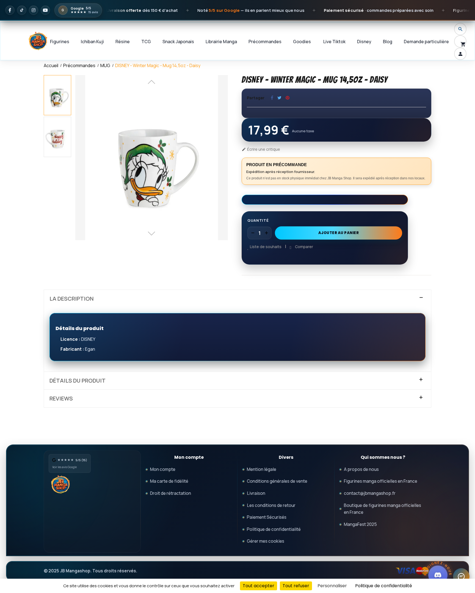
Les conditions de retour (271, 505)
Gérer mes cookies (265, 541)
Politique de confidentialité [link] (383, 586)
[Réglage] (460, 54)
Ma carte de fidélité (169, 481)
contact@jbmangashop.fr (370, 493)
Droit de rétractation (170, 493)
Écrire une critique (261, 149)
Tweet (279, 97)
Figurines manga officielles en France (380, 481)
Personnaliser (332, 586)
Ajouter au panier (338, 232)
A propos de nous (361, 469)
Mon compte (162, 469)
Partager (272, 97)
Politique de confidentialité (274, 529)
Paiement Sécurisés (266, 517)
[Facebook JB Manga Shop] (10, 10)
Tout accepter (258, 586)
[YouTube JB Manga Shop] (45, 10)
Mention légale (261, 469)
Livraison (256, 493)
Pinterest (287, 97)
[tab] (237, 299)
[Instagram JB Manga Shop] (33, 10)
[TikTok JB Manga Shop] (21, 10)
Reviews (61, 398)
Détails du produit (77, 380)
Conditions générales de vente (277, 481)
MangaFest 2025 (360, 524)
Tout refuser (296, 586)
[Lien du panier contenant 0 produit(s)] (460, 41)
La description (71, 298)
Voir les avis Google (64, 467)
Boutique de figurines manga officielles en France (382, 508)
